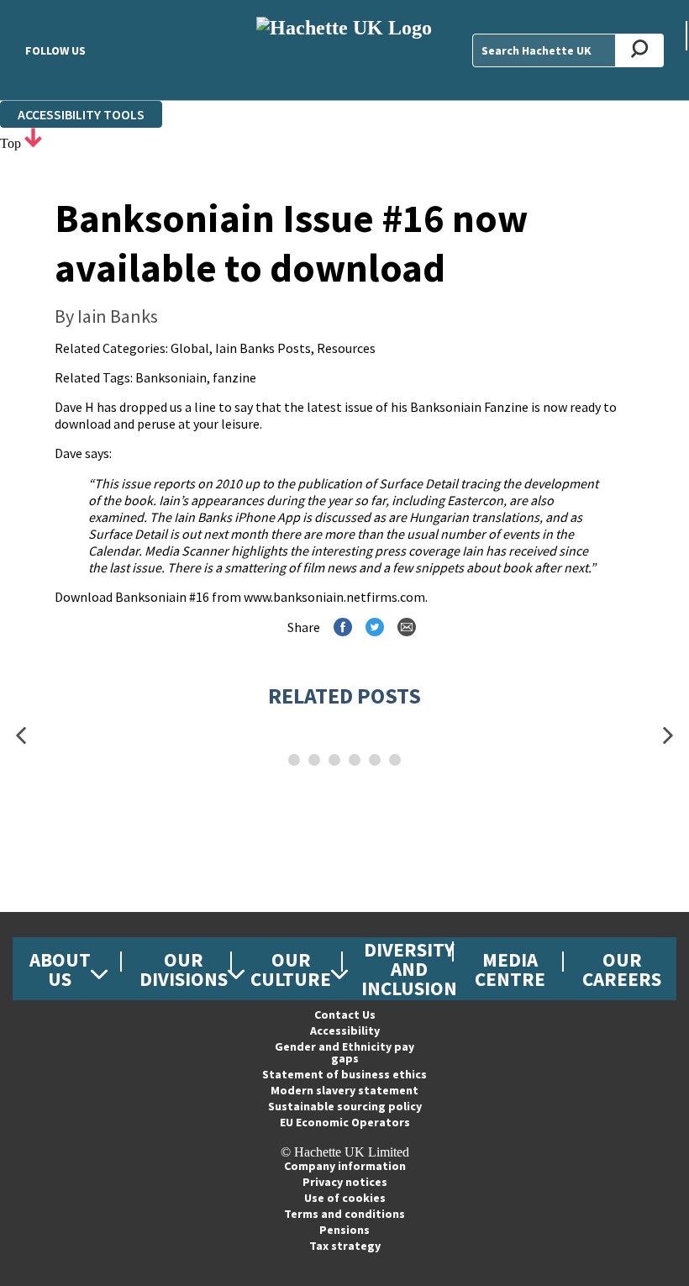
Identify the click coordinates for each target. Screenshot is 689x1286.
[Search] (640, 50)
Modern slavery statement (344, 1090)
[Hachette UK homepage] (344, 50)
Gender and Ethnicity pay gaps (344, 1052)
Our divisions (183, 969)
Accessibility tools (81, 114)
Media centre (510, 969)
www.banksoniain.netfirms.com (334, 596)
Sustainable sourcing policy (345, 1106)
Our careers (621, 969)
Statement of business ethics (344, 1074)
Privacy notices (344, 1181)
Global (190, 348)
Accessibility (345, 1030)
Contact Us (345, 1014)
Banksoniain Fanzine (469, 406)
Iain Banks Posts (263, 348)
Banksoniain (171, 377)
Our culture (290, 969)
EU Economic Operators (345, 1122)
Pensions (344, 1229)
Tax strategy (345, 1245)
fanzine (234, 377)
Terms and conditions (344, 1213)
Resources (346, 348)
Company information (345, 1165)
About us (60, 969)
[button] (21, 735)
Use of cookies (345, 1197)
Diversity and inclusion (409, 969)
